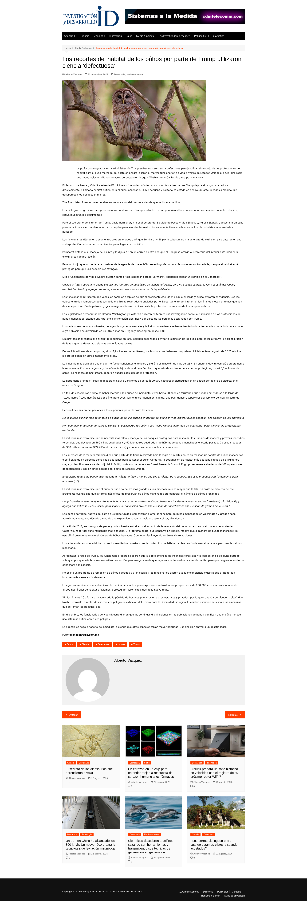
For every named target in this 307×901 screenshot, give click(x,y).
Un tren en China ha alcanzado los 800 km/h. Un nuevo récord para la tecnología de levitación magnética (90, 844)
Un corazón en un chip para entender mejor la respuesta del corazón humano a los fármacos (151, 772)
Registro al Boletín (210, 895)
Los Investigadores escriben (174, 36)
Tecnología (99, 36)
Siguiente (233, 714)
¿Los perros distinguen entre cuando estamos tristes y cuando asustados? (213, 844)
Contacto (236, 891)
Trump (136, 644)
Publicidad (222, 891)
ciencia (85, 644)
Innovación (115, 36)
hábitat (121, 644)
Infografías (218, 36)
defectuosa (103, 644)
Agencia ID (70, 36)
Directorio (208, 891)
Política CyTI (201, 36)
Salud (129, 36)
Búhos (70, 644)
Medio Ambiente (145, 36)
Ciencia (84, 36)
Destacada (119, 74)
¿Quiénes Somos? (189, 891)
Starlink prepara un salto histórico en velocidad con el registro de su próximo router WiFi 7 (214, 772)
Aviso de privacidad (234, 895)
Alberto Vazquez (73, 74)
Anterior (73, 714)
